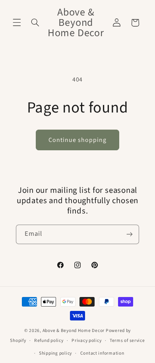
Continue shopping (77, 140)
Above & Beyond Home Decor (74, 330)
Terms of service (127, 340)
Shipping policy (55, 353)
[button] (17, 23)
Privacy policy (86, 340)
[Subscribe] (129, 234)
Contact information (102, 353)
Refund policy (49, 340)
